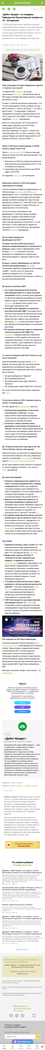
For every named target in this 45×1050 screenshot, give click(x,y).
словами (29, 603)
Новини (4, 1048)
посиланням (7, 673)
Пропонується (10, 563)
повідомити (9, 528)
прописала (19, 192)
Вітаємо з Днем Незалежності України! (17, 905)
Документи (28, 1048)
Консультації (21, 1048)
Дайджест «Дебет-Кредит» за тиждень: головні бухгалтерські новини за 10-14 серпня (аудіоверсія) (22, 933)
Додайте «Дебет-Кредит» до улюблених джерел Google (23, 50)
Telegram (22, 703)
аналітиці (14, 230)
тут (32, 139)
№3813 (34, 362)
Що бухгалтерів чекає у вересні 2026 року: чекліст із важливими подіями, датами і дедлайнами (22, 889)
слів (30, 266)
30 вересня (27, 458)
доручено (13, 252)
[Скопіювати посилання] (9, 9)
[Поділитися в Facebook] (3, 9)
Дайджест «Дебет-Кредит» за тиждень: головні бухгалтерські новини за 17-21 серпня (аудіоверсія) (22, 917)
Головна (12, 1048)
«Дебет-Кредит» (15, 738)
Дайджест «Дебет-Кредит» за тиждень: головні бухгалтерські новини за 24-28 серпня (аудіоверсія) (22, 872)
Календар (37, 1048)
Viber (22, 707)
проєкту (33, 192)
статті (16, 119)
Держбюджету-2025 (17, 152)
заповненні (9, 335)
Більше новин (22, 949)
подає (16, 322)
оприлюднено (24, 407)
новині (35, 553)
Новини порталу (31, 786)
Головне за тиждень (8, 790)
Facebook (22, 711)
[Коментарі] (14, 9)
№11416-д (18, 94)
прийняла (19, 92)
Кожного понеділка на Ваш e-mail (16, 1032)
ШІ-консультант (24, 1042)
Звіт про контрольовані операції (21, 461)
